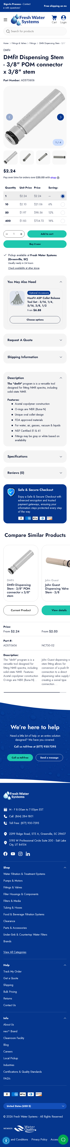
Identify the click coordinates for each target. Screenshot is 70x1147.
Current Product (21, 610)
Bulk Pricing (10, 992)
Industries (8, 1065)
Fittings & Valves (19, 43)
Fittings (33, 43)
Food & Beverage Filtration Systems (23, 914)
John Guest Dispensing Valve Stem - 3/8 (57, 588)
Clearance (9, 921)
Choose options (35, 319)
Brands (7, 941)
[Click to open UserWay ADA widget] (6, 1140)
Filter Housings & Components (20, 894)
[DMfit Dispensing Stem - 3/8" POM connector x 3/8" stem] (21, 562)
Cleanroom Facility (13, 1038)
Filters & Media (12, 901)
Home (5, 43)
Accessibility (58, 1139)
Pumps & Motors (13, 881)
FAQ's (6, 1078)
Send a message (49, 757)
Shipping (8, 985)
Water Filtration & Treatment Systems (24, 874)
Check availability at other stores (23, 268)
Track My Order (12, 971)
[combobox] (35, 31)
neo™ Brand (10, 1031)
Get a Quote (10, 978)
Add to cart (47, 234)
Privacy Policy (39, 1139)
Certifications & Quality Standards (22, 1072)
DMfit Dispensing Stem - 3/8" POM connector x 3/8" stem (19, 590)
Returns (7, 998)
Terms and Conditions (15, 1139)
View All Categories (14, 952)
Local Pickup (10, 1058)
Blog (6, 1045)
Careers (8, 1051)
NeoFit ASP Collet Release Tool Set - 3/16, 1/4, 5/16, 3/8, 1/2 (43, 302)
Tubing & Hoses (12, 908)
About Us (8, 1025)
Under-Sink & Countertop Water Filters (25, 935)
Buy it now (35, 244)
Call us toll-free (20, 757)
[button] (54, 19)
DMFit (6, 50)
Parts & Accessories (15, 928)
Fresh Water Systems (26, 1117)
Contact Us (9, 1005)
